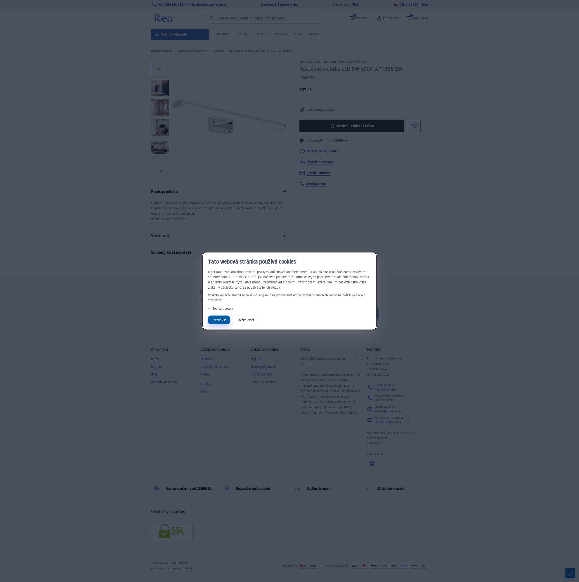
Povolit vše (219, 320)
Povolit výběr (245, 320)
